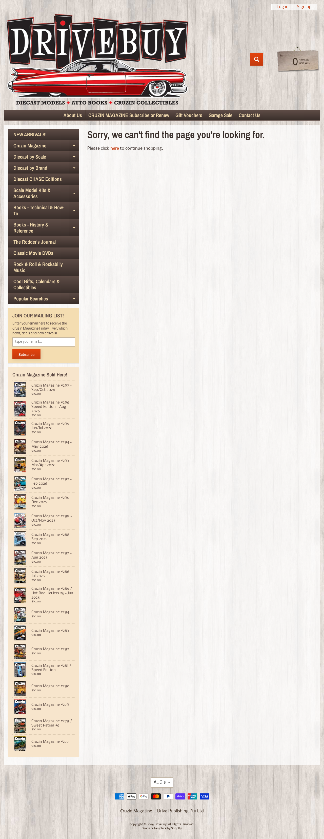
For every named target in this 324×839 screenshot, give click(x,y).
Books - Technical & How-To (46, 211)
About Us (73, 115)
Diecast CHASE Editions (37, 179)
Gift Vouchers (188, 115)
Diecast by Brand (46, 169)
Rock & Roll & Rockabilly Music (38, 267)
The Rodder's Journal (34, 241)
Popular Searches (46, 299)
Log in (283, 7)
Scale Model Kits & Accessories (46, 193)
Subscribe (26, 354)
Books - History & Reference (46, 228)
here (114, 148)
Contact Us (249, 115)
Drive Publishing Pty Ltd (180, 811)
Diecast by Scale (46, 157)
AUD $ (160, 782)
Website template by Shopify (162, 828)
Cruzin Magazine (46, 146)
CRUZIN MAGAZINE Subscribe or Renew (128, 115)
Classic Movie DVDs (33, 253)
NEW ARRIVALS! (30, 134)
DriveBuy (161, 824)
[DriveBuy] (97, 59)
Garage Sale (220, 115)
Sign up (304, 7)
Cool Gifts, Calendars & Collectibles (36, 284)
